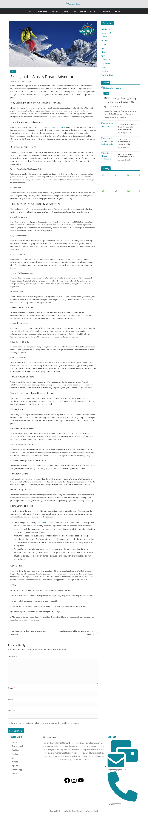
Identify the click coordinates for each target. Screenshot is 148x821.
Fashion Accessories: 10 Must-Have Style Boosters (28, 633)
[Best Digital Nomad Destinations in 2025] (108, 157)
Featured (104, 40)
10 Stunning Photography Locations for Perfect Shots (120, 100)
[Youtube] (81, 780)
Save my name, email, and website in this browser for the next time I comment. (45, 723)
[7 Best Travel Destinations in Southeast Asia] (108, 143)
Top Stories (105, 63)
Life (74, 11)
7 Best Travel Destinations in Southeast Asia (124, 141)
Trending (104, 71)
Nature (83, 11)
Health (66, 11)
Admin (30, 82)
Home (30, 11)
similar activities (47, 522)
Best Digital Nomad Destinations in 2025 (126, 155)
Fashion (55, 11)
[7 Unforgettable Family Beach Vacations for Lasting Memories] (108, 128)
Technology (105, 11)
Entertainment (106, 29)
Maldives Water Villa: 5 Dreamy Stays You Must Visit (77, 633)
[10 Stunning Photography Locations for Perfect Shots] (120, 87)
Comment (13, 656)
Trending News (107, 75)
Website (11, 710)
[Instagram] (74, 780)
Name (11, 688)
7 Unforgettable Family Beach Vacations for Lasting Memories (127, 126)
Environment (42, 11)
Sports (93, 11)
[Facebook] (67, 780)
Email (11, 699)
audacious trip (59, 127)
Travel (117, 11)
